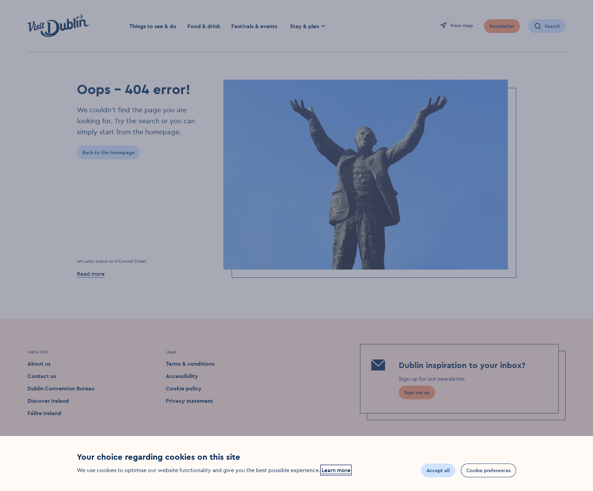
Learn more (336, 470)
